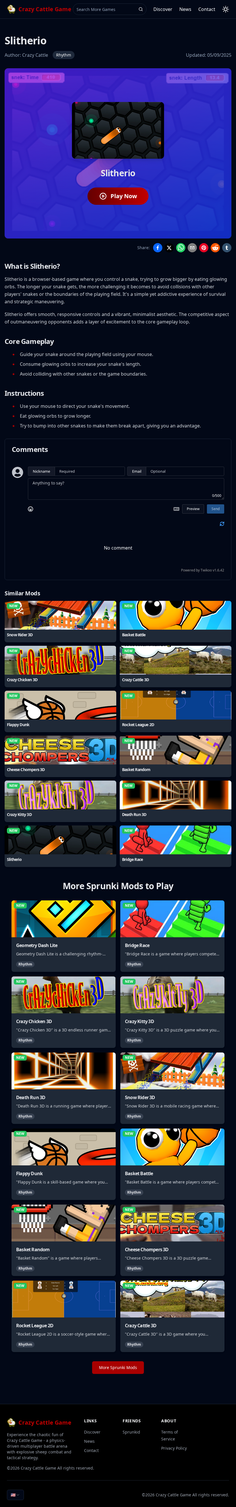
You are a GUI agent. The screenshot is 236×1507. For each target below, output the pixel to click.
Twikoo (206, 570)
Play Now (124, 196)
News (185, 9)
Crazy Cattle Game (38, 1468)
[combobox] (15, 1495)
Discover (162, 9)
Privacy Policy (174, 1448)
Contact (206, 9)
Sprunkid (131, 1432)
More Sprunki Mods (118, 1367)
